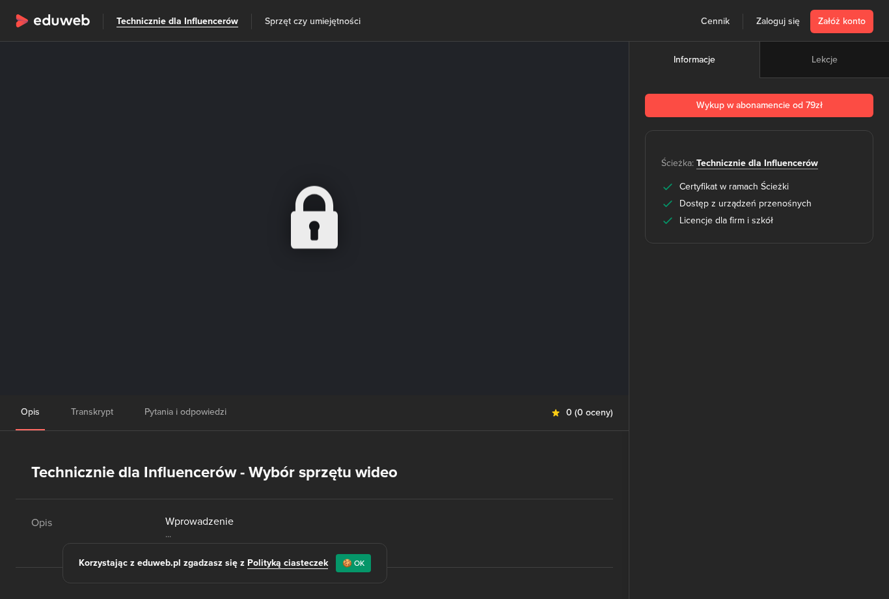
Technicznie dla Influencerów (177, 21)
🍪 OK (353, 563)
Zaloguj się (778, 21)
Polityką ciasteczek (287, 562)
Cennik (715, 21)
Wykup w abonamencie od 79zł (759, 105)
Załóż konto (842, 21)
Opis (30, 411)
